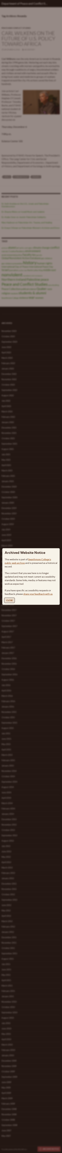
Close (9, 600)
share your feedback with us (38, 594)
